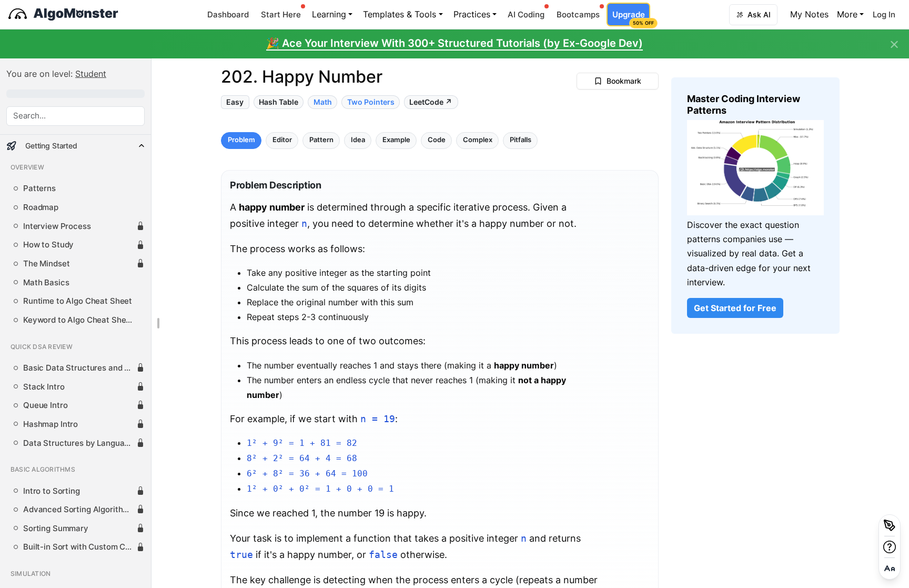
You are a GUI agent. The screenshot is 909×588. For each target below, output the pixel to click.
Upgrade (631, 17)
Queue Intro (45, 405)
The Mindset (46, 263)
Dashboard (228, 14)
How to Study (48, 245)
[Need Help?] (889, 546)
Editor (282, 140)
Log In (884, 14)
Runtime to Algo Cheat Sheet (77, 301)
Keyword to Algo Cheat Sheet (78, 320)
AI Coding (526, 14)
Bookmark (624, 80)
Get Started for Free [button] (735, 308)
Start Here (281, 14)
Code (437, 140)
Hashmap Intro (50, 424)
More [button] (847, 14)
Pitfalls (520, 140)
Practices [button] (471, 14)
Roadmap (40, 207)
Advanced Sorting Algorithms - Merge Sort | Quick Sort (79, 509)
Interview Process (57, 226)
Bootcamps (578, 14)
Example (396, 140)
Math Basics (46, 282)
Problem (241, 140)
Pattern (321, 140)
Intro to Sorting (51, 491)
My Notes (809, 14)
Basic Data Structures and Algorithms (79, 368)
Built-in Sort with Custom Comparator (79, 547)
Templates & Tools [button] (399, 14)
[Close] (894, 45)
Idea (358, 140)
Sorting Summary (55, 528)
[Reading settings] (889, 568)
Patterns (39, 188)
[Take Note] (889, 525)
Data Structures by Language (78, 443)
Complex (477, 140)
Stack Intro (43, 387)
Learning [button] (329, 14)
